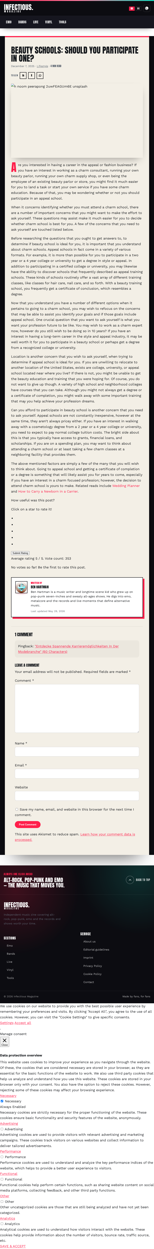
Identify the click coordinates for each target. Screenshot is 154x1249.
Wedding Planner (126, 486)
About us (89, 941)
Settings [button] (7, 1023)
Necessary (13, 1101)
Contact (88, 982)
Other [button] (4, 1196)
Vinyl (48, 22)
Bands (22, 22)
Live (35, 22)
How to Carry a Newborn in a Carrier (48, 491)
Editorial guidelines (96, 949)
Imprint (88, 957)
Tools (62, 22)
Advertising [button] (9, 1123)
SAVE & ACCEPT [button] (13, 1246)
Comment (24, 680)
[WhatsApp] (40, 75)
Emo (8, 22)
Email (21, 765)
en (132, 8)
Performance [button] (10, 1151)
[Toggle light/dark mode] (146, 8)
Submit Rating (20, 553)
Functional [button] (8, 1174)
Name (21, 743)
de (138, 8)
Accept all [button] (22, 1023)
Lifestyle (42, 66)
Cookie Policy (92, 974)
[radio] (79, 518)
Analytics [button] (7, 1218)
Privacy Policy (92, 966)
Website (21, 787)
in (23, 75)
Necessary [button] (8, 1096)
